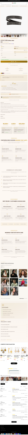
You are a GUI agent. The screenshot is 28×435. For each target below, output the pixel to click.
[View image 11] (26, 36)
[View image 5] (10, 36)
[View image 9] (20, 36)
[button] (2, 356)
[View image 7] (15, 36)
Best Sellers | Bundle (3, 355)
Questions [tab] (6, 382)
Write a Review (24, 384)
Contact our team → (9, 339)
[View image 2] (2, 36)
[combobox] (14, 4)
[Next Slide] (26, 379)
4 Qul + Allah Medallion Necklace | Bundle (24, 356)
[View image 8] (18, 36)
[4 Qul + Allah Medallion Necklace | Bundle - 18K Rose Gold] (22, 360)
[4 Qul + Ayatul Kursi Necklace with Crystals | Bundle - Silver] (16, 360)
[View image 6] (13, 36)
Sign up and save (3, 430)
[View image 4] (7, 36)
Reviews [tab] (2, 382)
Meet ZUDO (2, 425)
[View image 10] (23, 36)
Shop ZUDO (2, 427)
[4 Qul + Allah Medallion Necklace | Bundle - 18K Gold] (21, 360)
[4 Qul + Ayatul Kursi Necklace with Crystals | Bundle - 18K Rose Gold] (15, 360)
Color (1, 45)
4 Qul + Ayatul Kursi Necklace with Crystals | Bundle (17, 356)
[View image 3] (5, 36)
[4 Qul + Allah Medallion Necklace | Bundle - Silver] (23, 360)
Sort (21, 386)
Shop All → (14, 363)
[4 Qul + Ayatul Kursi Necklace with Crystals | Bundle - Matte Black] (17, 360)
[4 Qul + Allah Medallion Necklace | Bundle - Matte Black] (24, 360)
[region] (14, 379)
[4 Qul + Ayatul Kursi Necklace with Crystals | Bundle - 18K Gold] (14, 360)
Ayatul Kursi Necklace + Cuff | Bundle (9, 356)
